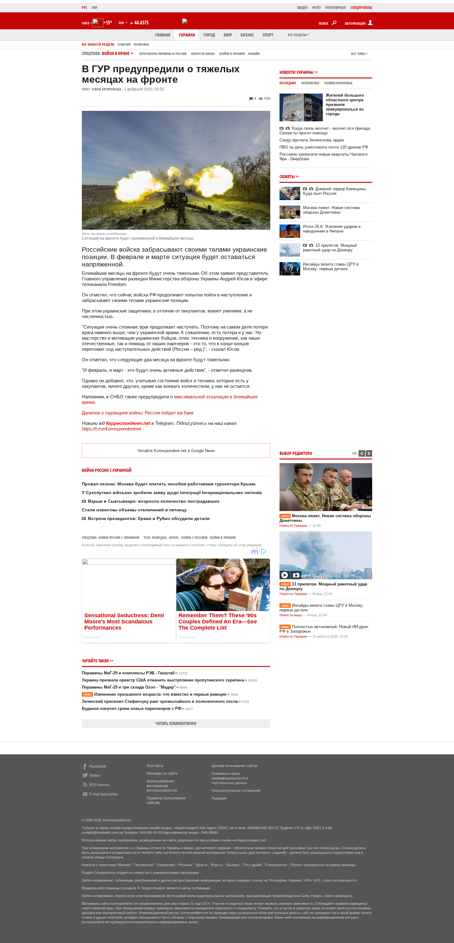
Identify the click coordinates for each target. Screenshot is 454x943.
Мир (228, 35)
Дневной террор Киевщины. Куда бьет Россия (335, 191)
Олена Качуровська (106, 89)
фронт (174, 537)
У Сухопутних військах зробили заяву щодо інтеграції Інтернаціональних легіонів (172, 492)
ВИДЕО (302, 7)
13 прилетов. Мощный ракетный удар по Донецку (330, 247)
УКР (95, 7)
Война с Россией (194, 537)
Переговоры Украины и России (163, 53)
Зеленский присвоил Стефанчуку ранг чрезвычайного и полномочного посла (165, 701)
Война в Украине (223, 537)
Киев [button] (86, 23)
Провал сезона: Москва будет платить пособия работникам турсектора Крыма (168, 483)
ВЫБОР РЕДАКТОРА (296, 453)
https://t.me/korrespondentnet (111, 428)
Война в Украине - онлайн (239, 53)
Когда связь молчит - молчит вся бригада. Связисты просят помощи (325, 130)
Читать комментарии (176, 723)
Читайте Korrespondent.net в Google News (176, 450)
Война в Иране (181, 53)
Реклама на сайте (162, 773)
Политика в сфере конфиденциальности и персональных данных (230, 778)
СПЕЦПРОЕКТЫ (361, 7)
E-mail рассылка (103, 794)
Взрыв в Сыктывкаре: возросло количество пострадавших (154, 501)
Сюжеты (287, 176)
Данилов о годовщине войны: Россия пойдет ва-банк (138, 412)
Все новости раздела (98, 44)
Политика (141, 44)
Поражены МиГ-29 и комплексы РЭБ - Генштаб (135, 673)
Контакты (155, 766)
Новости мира (291, 615)
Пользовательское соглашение (236, 790)
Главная (162, 35)
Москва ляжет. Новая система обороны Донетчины (331, 210)
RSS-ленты (99, 785)
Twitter (94, 775)
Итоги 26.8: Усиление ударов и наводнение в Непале (331, 228)
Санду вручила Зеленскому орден (312, 140)
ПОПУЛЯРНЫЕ (335, 7)
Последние (288, 83)
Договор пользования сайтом (235, 766)
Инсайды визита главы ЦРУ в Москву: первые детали (331, 266)
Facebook (97, 766)
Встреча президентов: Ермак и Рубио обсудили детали (149, 518)
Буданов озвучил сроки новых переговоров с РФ (137, 708)
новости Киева (203, 53)
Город (209, 35)
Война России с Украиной (119, 537)
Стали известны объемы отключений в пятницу (134, 509)
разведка (159, 537)
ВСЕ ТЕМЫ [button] (358, 53)
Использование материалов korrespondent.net (162, 786)
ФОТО (316, 7)
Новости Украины (296, 72)
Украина (187, 35)
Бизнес (247, 35)
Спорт (268, 35)
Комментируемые (339, 83)
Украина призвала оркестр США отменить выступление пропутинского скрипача (169, 680)
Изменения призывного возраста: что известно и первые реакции (160, 694)
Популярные (310, 83)
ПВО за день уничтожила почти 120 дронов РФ (324, 147)
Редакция (219, 798)
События (124, 44)
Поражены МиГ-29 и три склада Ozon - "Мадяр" (134, 687)
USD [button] (122, 22)
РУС (84, 7)
